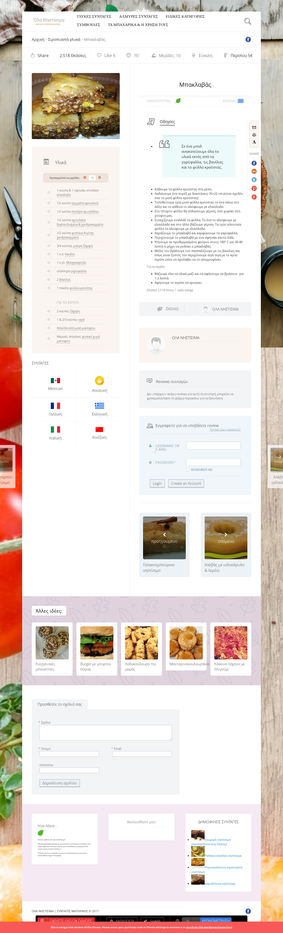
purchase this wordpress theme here (209, 927)
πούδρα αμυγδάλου (85, 211)
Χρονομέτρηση (216, 920)
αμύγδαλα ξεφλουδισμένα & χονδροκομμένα (80, 222)
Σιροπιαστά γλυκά (64, 39)
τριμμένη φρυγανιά (85, 203)
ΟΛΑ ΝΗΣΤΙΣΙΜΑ (225, 309)
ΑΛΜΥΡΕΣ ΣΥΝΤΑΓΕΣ (138, 16)
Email (116, 749)
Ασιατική (99, 390)
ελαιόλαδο (64, 195)
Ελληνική (99, 414)
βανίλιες (65, 279)
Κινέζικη (99, 437)
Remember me (202, 469)
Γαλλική (55, 414)
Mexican (55, 388)
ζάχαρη (75, 311)
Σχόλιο (172, 308)
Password (165, 462)
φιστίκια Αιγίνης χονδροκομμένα (75, 235)
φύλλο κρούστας (81, 288)
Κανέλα (70, 254)
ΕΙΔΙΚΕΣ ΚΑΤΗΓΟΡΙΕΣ (185, 16)
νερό (81, 319)
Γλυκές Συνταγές (94, 16)
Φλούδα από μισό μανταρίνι (76, 328)
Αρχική (38, 39)
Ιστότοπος (46, 765)
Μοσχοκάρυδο (76, 262)
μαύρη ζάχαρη (83, 246)
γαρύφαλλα (78, 271)
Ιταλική (55, 438)
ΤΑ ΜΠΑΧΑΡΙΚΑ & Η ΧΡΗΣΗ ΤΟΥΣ (138, 25)
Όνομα (44, 749)
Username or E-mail (167, 447)
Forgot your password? (225, 429)
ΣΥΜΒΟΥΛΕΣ (88, 25)
